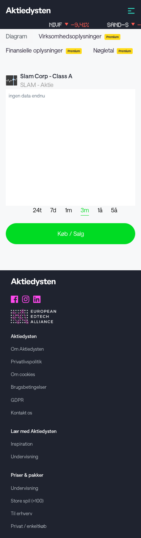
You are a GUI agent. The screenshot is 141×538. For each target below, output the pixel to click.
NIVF (66, 25)
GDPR (17, 400)
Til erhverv (21, 513)
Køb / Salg (70, 233)
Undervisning (24, 456)
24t (37, 210)
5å (114, 210)
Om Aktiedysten (27, 348)
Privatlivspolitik (26, 361)
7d (53, 210)
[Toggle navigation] (131, 10)
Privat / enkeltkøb (29, 526)
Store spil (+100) (27, 500)
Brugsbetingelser (29, 386)
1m (68, 210)
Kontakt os (21, 412)
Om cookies (23, 374)
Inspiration (22, 443)
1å (100, 210)
